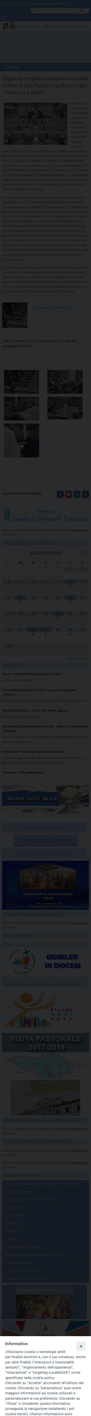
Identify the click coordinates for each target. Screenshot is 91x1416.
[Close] (80, 1346)
